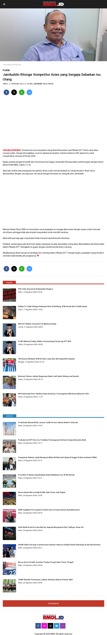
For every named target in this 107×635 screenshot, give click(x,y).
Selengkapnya (53, 603)
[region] (53, 121)
